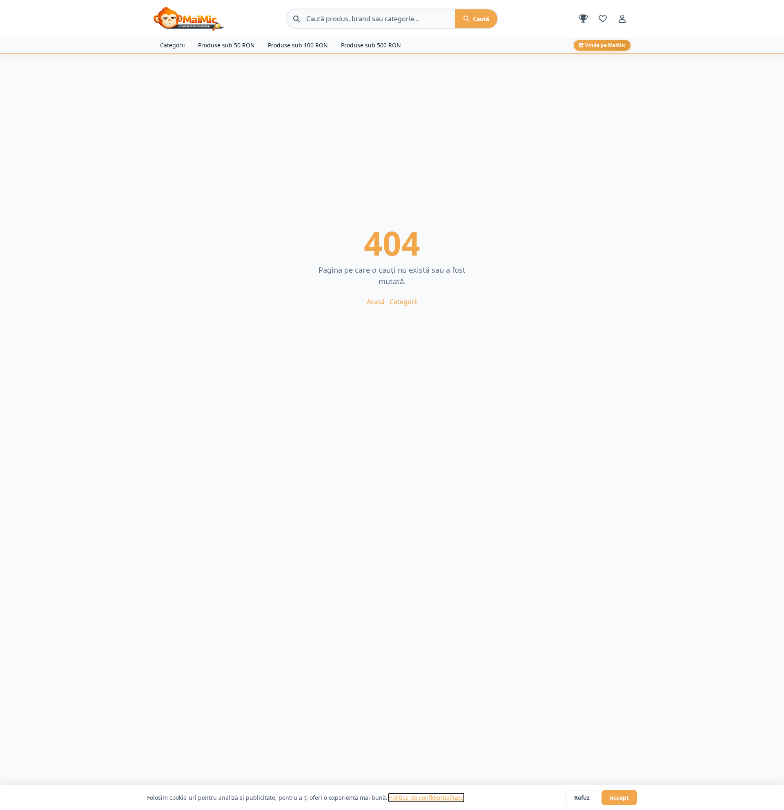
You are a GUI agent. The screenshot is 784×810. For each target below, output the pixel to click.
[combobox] (380, 18)
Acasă (376, 301)
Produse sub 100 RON (298, 45)
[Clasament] (583, 19)
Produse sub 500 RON (371, 45)
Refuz (582, 797)
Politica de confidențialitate (426, 797)
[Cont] (622, 19)
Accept (619, 797)
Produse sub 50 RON (226, 45)
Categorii (172, 45)
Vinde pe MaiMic (605, 45)
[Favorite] (603, 19)
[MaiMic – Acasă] (216, 18)
